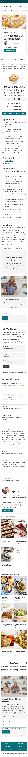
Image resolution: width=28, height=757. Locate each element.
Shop (20, 749)
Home (2, 10)
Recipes (5, 10)
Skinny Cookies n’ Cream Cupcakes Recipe (6, 565)
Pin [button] (23, 113)
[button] (14, 728)
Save (5, 113)
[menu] (25, 6)
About (7, 743)
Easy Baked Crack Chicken (20, 597)
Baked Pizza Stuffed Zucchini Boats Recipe (6, 541)
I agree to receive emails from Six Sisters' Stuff (13, 728)
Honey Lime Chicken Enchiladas (21, 625)
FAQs (20, 746)
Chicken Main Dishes (21, 10)
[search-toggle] (20, 6)
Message (5, 346)
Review (17, 113)
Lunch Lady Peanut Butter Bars (6, 625)
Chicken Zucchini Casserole (20, 652)
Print (11, 113)
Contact (7, 746)
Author (5, 354)
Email (5, 360)
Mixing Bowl (9, 161)
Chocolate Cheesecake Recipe (20, 540)
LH (14, 754)
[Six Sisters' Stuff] (7, 6)
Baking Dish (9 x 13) (12, 163)
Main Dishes (13, 10)
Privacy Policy (7, 749)
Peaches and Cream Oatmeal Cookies (7, 652)
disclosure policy (20, 57)
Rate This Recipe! (7, 342)
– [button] (14, 99)
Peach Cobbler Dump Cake (5, 597)
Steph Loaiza (16, 43)
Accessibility (21, 743)
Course (9, 10)
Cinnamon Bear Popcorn (19, 549)
